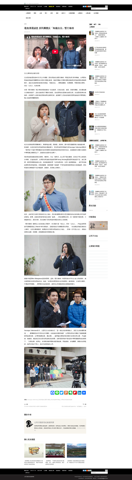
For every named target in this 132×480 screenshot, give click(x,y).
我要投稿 (64, 6)
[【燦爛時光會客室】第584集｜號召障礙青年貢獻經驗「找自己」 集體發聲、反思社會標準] (91, 63)
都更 (57, 13)
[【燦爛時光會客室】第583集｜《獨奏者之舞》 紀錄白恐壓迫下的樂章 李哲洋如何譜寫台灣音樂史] (91, 77)
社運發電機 (72, 13)
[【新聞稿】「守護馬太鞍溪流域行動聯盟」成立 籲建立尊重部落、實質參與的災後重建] (55, 450)
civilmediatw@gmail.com (103, 478)
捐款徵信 (58, 6)
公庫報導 (28, 13)
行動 (99, 24)
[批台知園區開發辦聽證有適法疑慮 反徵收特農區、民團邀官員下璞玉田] (91, 127)
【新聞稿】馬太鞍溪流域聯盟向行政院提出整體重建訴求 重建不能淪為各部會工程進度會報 (33, 462)
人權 (40, 13)
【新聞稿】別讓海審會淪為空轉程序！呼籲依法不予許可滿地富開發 (75, 461)
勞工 (46, 13)
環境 (35, 13)
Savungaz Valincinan (32, 399)
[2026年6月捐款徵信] (91, 93)
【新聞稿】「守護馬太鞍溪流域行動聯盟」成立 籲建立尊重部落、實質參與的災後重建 (55, 462)
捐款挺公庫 (51, 6)
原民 (51, 13)
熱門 (95, 24)
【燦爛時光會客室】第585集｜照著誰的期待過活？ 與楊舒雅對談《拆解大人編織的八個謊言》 (101, 35)
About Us (33, 6)
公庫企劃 (88, 13)
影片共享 (40, 6)
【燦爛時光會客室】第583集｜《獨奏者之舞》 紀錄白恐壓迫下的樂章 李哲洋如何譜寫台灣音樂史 (101, 79)
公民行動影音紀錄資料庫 (44, 422)
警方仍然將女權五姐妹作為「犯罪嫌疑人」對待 (74, 406)
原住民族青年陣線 (55, 399)
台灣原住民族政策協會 (66, 399)
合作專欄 (96, 13)
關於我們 (26, 6)
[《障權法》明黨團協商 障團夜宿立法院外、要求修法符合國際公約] (91, 102)
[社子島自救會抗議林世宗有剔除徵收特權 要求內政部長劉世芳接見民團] (91, 49)
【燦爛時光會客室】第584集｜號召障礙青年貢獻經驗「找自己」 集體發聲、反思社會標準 (101, 64)
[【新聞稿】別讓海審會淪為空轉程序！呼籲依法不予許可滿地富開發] (76, 450)
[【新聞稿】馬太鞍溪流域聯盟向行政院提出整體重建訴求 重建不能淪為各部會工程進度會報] (34, 450)
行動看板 (70, 6)
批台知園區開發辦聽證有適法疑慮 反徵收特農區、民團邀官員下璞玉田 (101, 129)
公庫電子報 (103, 140)
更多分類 (28, 18)
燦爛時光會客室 (94, 140)
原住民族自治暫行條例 (44, 399)
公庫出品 (27, 8)
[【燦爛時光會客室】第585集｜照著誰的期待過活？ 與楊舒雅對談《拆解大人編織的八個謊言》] (91, 32)
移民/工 (64, 13)
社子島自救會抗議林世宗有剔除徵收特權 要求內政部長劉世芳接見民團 (100, 50)
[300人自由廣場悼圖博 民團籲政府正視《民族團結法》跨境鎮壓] (91, 115)
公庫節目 (80, 13)
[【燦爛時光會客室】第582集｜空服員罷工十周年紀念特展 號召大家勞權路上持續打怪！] (91, 192)
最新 (91, 24)
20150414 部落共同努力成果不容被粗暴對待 (35, 406)
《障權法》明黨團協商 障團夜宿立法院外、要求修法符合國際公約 (101, 103)
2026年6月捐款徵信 (100, 92)
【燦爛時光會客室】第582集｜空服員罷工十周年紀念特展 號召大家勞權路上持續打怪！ (101, 194)
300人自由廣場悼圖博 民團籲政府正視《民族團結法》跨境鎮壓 (101, 115)
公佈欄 (45, 6)
